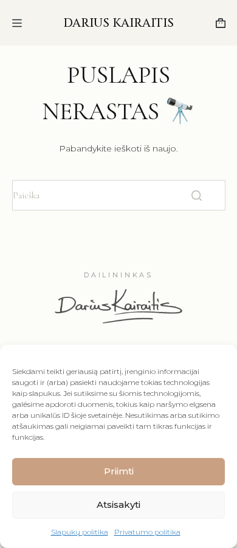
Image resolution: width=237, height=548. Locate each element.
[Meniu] (17, 23)
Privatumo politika (147, 531)
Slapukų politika (79, 531)
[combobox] (97, 195)
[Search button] (196, 195)
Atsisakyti (118, 504)
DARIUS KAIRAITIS (118, 23)
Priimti (119, 471)
